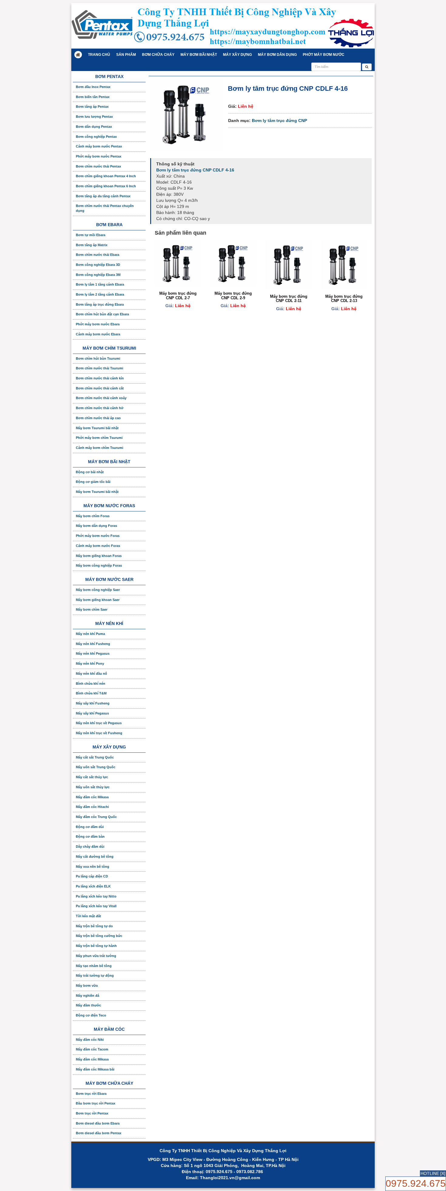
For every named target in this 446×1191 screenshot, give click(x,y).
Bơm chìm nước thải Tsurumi (99, 368)
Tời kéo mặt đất (88, 916)
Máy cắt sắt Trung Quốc (95, 757)
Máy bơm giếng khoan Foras (99, 556)
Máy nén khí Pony (90, 663)
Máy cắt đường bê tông (94, 856)
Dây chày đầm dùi (90, 846)
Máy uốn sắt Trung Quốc (95, 767)
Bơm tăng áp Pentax (92, 106)
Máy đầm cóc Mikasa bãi (95, 1069)
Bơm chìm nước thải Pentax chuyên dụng (105, 208)
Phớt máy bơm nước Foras (98, 536)
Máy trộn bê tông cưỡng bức (99, 936)
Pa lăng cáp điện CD (92, 876)
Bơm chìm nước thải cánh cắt (100, 388)
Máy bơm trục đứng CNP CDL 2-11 (288, 298)
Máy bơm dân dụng (277, 55)
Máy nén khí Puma (90, 634)
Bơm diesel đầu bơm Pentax (98, 1133)
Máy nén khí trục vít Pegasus (99, 723)
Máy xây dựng (237, 55)
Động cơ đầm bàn (90, 836)
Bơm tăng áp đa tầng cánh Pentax (103, 196)
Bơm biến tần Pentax (93, 97)
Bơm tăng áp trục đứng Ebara (100, 304)
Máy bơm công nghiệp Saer (98, 590)
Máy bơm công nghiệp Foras (99, 565)
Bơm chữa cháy (158, 55)
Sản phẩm (126, 55)
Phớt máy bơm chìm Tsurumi (99, 437)
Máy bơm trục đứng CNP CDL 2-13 (344, 298)
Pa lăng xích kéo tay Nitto (96, 896)
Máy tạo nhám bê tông (94, 966)
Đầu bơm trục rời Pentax (95, 1103)
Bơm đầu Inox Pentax (93, 87)
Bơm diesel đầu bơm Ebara (98, 1123)
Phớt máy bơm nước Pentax (98, 156)
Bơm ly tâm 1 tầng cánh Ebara (100, 284)
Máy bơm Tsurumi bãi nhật (97, 428)
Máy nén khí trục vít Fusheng (99, 733)
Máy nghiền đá (87, 995)
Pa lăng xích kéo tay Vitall (96, 906)
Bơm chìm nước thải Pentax (98, 166)
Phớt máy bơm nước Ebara (98, 324)
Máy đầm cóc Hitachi (92, 807)
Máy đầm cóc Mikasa (92, 797)
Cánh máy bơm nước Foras (98, 546)
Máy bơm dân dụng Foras (96, 526)
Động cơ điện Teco (91, 1015)
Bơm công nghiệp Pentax (96, 136)
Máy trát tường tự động (95, 975)
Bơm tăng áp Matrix (91, 245)
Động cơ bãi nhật (90, 472)
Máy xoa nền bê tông (92, 866)
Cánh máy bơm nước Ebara (98, 334)
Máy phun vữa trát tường (96, 956)
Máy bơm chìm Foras (93, 516)
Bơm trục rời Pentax (92, 1113)
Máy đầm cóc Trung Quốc (96, 817)
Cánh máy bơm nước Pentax (99, 146)
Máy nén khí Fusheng (93, 644)
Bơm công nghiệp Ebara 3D (98, 264)
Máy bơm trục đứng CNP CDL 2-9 (233, 295)
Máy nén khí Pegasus (93, 653)
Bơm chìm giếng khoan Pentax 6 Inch (106, 186)
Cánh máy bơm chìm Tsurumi (99, 448)
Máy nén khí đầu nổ (91, 673)
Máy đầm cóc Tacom (92, 1049)
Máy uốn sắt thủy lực (93, 787)
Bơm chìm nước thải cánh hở (99, 408)
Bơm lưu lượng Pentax (94, 116)
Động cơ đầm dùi (90, 827)
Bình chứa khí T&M (91, 693)
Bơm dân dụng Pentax (94, 126)
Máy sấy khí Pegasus (92, 713)
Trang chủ (99, 55)
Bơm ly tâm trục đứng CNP (279, 120)
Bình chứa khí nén (90, 683)
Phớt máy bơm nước (323, 55)
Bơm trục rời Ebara (91, 1093)
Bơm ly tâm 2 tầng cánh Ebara (100, 294)
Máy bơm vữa (87, 985)
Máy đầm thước (88, 1005)
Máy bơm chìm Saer (91, 609)
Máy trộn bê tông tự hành (96, 946)
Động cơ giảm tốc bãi (93, 482)
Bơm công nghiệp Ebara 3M (98, 275)
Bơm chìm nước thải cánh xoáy (101, 398)
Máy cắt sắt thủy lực (92, 777)
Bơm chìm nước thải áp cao (98, 418)
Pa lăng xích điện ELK (93, 886)
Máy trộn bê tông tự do (94, 926)
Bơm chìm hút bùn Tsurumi (98, 358)
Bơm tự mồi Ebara (90, 235)
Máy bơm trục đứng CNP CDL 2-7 (178, 295)
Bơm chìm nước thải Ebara (97, 254)
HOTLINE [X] (433, 1173)
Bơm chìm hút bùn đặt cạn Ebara (102, 314)
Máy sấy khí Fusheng (93, 703)
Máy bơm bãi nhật (199, 55)
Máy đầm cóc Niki (90, 1039)
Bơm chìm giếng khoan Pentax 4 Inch (106, 176)
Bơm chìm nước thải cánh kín (100, 378)
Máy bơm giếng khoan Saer (98, 600)
